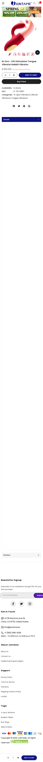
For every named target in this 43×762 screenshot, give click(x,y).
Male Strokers (6, 727)
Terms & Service (8, 682)
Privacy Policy (6, 677)
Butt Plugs (5, 722)
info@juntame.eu (12, 627)
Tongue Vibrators (19, 98)
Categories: (7, 94)
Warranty (5, 687)
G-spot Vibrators (22, 94)
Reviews (6, 555)
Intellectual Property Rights (12, 661)
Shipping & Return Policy (11, 691)
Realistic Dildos (7, 717)
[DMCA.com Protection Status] (19, 742)
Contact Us (5, 656)
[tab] (21, 119)
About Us (4, 651)
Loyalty (4, 696)
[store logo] (21, 3)
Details (6, 119)
